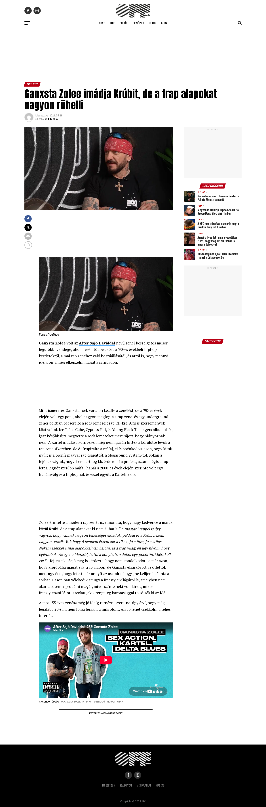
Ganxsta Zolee (71, 702)
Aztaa (164, 23)
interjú (100, 702)
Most (102, 23)
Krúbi (111, 702)
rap (120, 702)
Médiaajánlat (144, 785)
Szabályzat (126, 785)
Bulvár (123, 23)
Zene (112, 23)
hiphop (88, 702)
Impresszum (108, 785)
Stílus (152, 23)
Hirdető (160, 785)
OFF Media (51, 119)
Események (138, 23)
